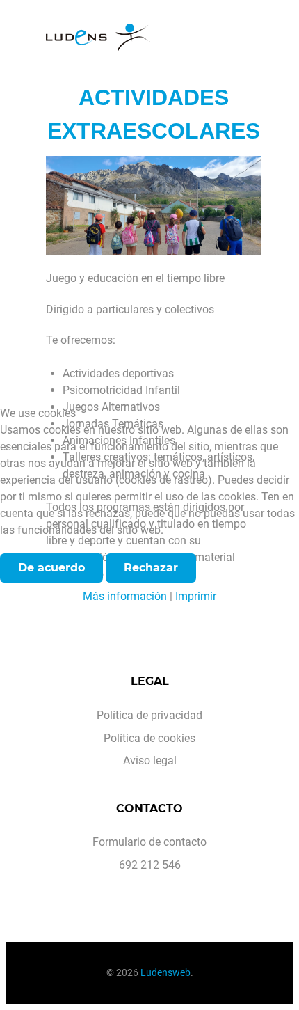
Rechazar (151, 567)
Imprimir (195, 596)
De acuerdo (51, 567)
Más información (125, 596)
